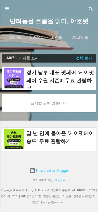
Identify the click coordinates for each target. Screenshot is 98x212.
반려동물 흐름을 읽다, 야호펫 (49, 21)
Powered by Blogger (52, 170)
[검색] (91, 10)
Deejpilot (60, 180)
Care (57, 37)
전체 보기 (84, 58)
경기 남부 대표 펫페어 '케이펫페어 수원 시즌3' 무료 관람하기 (60, 80)
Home (15, 37)
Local (36, 37)
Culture (79, 37)
